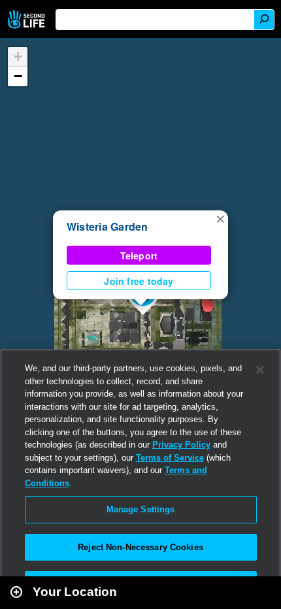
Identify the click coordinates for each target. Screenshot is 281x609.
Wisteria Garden (107, 226)
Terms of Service (170, 458)
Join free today (138, 281)
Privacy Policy (181, 445)
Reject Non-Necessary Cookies (140, 547)
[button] (220, 218)
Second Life (28, 19)
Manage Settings (141, 509)
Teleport (139, 255)
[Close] (260, 369)
